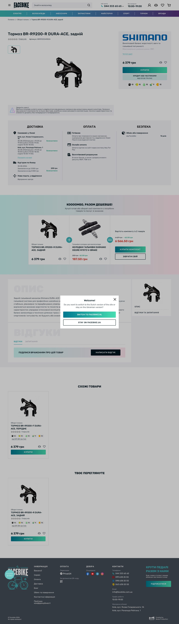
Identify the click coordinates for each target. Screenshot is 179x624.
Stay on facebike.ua (89, 322)
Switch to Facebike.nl (89, 314)
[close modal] (115, 299)
